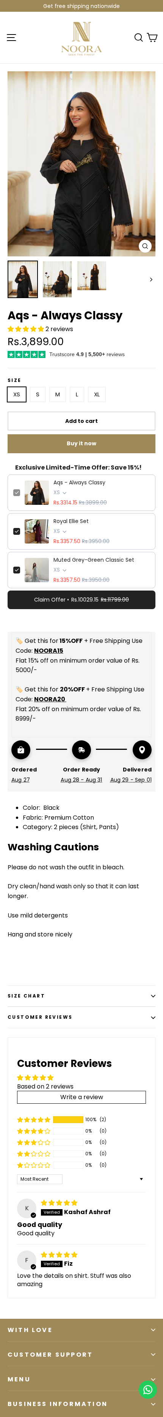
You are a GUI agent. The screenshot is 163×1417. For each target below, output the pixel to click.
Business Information (58, 1404)
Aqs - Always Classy (79, 482)
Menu (19, 1379)
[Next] (150, 279)
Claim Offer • (81, 599)
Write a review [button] (81, 1097)
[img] (59, 1203)
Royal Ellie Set (71, 521)
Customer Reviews (40, 1017)
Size (15, 380)
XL (97, 394)
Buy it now (81, 443)
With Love (30, 1330)
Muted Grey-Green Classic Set (93, 560)
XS (16, 394)
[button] (26, 329)
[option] (81, 163)
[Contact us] (148, 1390)
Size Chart (26, 996)
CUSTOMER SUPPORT (50, 1354)
